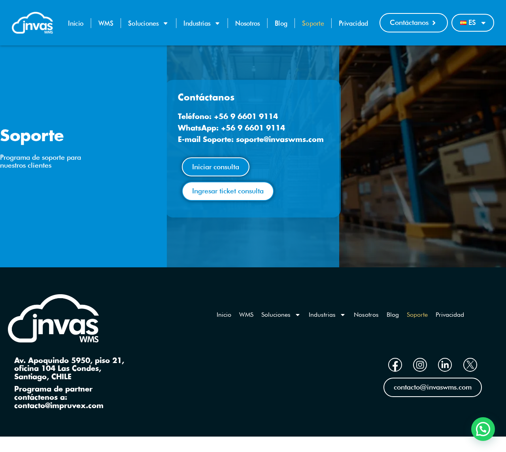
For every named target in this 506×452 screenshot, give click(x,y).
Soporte (313, 23)
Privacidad (353, 23)
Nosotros (247, 23)
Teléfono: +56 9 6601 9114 (228, 116)
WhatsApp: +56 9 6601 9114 (231, 128)
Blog (281, 23)
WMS (105, 23)
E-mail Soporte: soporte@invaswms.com (251, 139)
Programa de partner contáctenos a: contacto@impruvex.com (59, 397)
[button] (483, 429)
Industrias (196, 23)
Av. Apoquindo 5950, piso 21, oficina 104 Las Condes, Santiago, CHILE (69, 369)
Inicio (75, 23)
